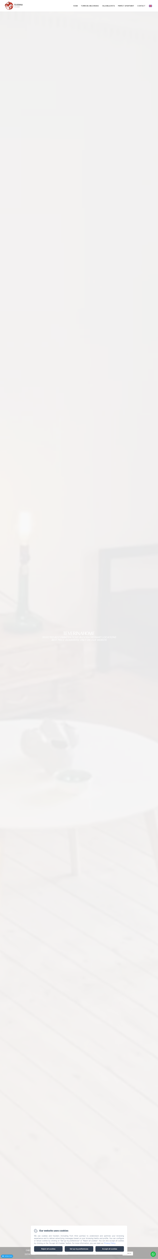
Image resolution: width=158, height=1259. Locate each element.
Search (127, 1253)
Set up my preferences (79, 1249)
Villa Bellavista (108, 6)
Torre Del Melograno (90, 6)
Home (75, 6)
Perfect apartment (126, 6)
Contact (141, 6)
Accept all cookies (109, 1249)
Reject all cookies (48, 1249)
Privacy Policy (109, 1243)
